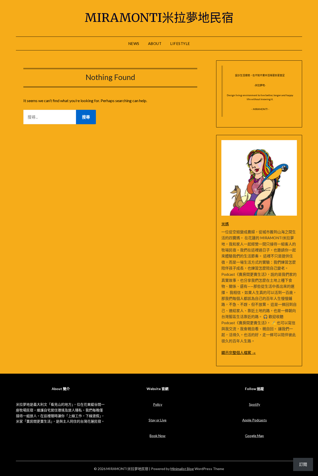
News (133, 43)
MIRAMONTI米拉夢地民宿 (159, 17)
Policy (157, 404)
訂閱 (303, 464)
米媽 (225, 224)
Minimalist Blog (182, 469)
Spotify (254, 404)
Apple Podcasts (254, 420)
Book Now (157, 436)
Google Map (254, 436)
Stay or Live (157, 420)
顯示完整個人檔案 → (238, 352)
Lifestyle (180, 43)
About (155, 43)
